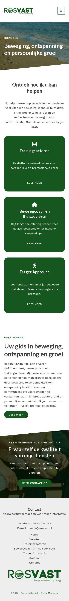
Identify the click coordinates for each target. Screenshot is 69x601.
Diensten (35, 539)
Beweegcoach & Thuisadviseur (34, 548)
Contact (34, 562)
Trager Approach (34, 553)
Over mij (34, 558)
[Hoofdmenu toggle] (61, 11)
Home (34, 534)
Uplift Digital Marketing (46, 593)
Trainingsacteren (34, 544)
